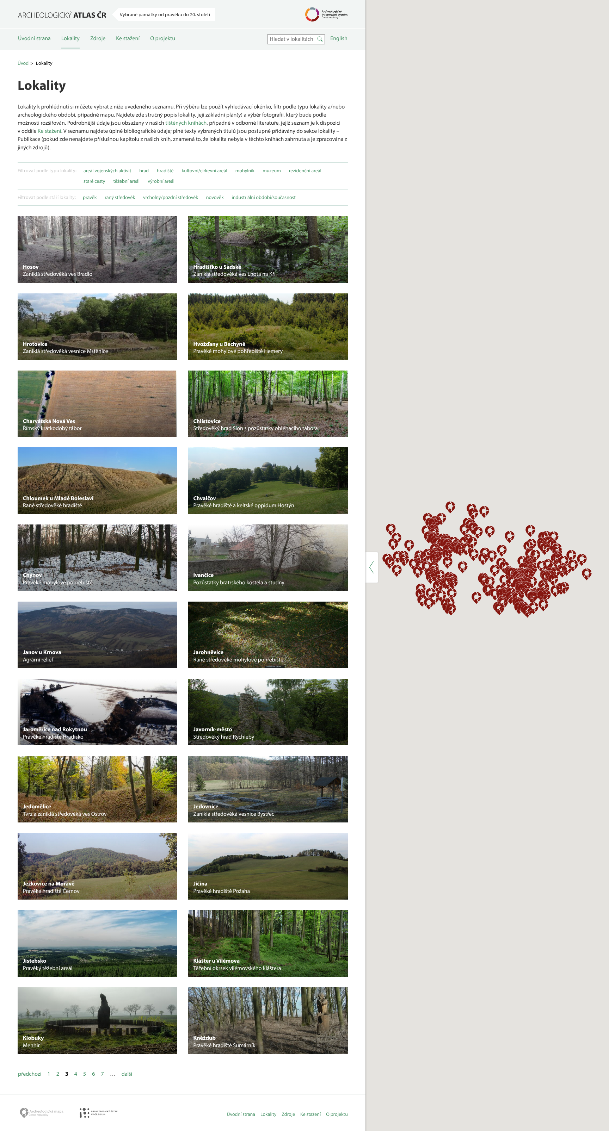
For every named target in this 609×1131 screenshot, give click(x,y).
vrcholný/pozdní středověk (170, 197)
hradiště (165, 170)
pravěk (90, 197)
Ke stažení (128, 38)
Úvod (23, 63)
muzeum (272, 170)
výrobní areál (161, 181)
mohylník (244, 170)
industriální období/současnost (264, 197)
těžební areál (126, 181)
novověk (215, 197)
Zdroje (97, 38)
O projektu (162, 38)
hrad (144, 170)
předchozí (30, 1073)
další (127, 1073)
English (338, 38)
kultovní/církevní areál (204, 170)
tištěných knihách (186, 122)
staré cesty (94, 181)
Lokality (70, 38)
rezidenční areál (305, 170)
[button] (430, 577)
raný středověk (120, 197)
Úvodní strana (34, 38)
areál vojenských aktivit (107, 170)
